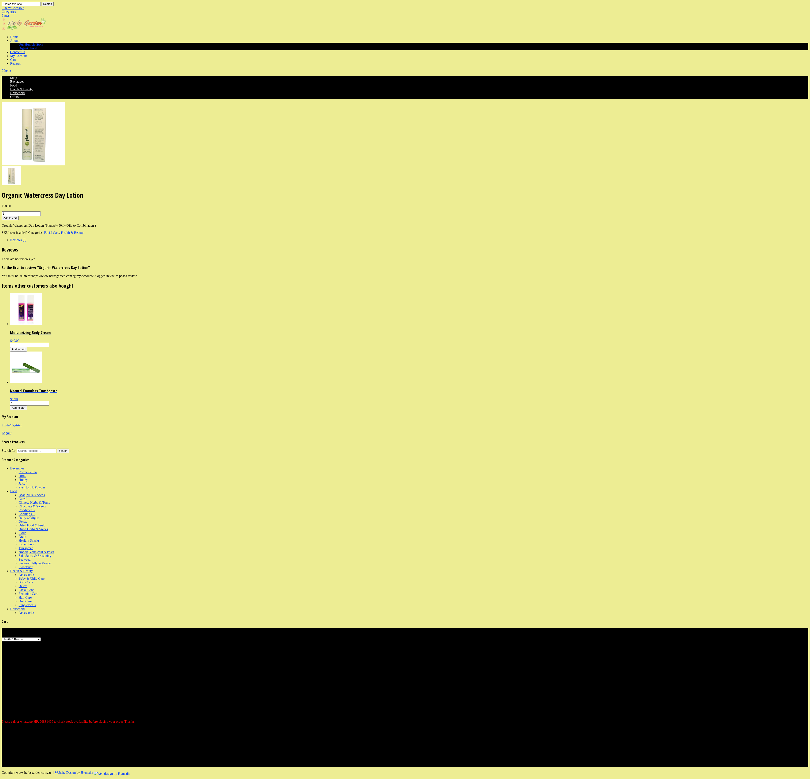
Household (17, 93)
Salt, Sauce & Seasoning (35, 555)
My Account (18, 56)
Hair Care (25, 597)
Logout (6, 433)
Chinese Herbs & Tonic (34, 502)
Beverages (17, 81)
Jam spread (26, 548)
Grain (22, 536)
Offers (14, 97)
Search (47, 3)
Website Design (66, 772)
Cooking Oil (27, 514)
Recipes (15, 63)
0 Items (13, 8)
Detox (23, 521)
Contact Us (17, 52)
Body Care (26, 582)
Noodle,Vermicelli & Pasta (36, 552)
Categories (9, 12)
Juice (22, 483)
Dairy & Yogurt (29, 517)
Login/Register (12, 425)
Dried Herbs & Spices (33, 529)
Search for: (9, 450)
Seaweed (25, 559)
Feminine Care (28, 593)
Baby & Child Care (32, 578)
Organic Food (28, 48)
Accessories (26, 574)
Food (13, 85)
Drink (22, 476)
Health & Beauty (21, 89)
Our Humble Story (31, 44)
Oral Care (25, 601)
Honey (23, 479)
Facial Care (51, 232)
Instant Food (27, 544)
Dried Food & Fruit (32, 525)
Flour (22, 533)
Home (14, 37)
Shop (13, 78)
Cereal (23, 498)
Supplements (27, 605)
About (14, 40)
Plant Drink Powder (32, 487)
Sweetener (25, 567)
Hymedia (87, 772)
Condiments (27, 510)
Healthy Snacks (29, 540)
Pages (5, 15)
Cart (13, 59)
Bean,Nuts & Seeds (32, 495)
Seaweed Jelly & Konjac (35, 563)
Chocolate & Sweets (32, 506)
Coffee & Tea (28, 472)
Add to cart (10, 218)
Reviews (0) (18, 240)
